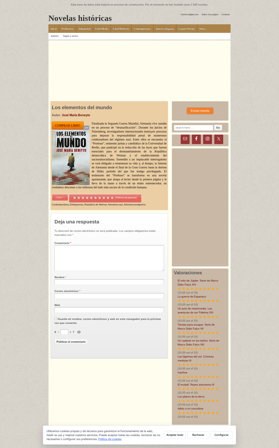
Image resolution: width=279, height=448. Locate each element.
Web (57, 305)
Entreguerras (76, 204)
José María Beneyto (76, 115)
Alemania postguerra (135, 204)
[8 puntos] (104, 198)
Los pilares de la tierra (191, 396)
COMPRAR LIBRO (67, 125)
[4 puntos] (87, 198)
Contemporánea (142, 28)
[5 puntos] (91, 198)
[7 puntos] (100, 198)
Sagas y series (70, 36)
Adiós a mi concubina (190, 408)
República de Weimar (95, 204)
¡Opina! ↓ (60, 197)
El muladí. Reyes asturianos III (196, 384)
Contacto (225, 14)
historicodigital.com (189, 14)
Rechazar (198, 434)
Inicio (54, 28)
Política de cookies (109, 439)
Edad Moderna (121, 28)
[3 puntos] (83, 198)
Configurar (221, 434)
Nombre (59, 277)
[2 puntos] (79, 198)
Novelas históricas (80, 18)
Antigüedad (84, 28)
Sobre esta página (210, 14)
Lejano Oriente (186, 28)
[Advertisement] (139, 67)
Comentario (62, 243)
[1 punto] (74, 198)
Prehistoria (67, 28)
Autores (55, 36)
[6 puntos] (95, 198)
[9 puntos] (108, 198)
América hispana (165, 28)
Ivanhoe (182, 372)
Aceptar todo (174, 434)
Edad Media (101, 28)
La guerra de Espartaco (192, 296)
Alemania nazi (115, 204)
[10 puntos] (112, 198)
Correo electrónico (66, 291)
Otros (202, 28)
